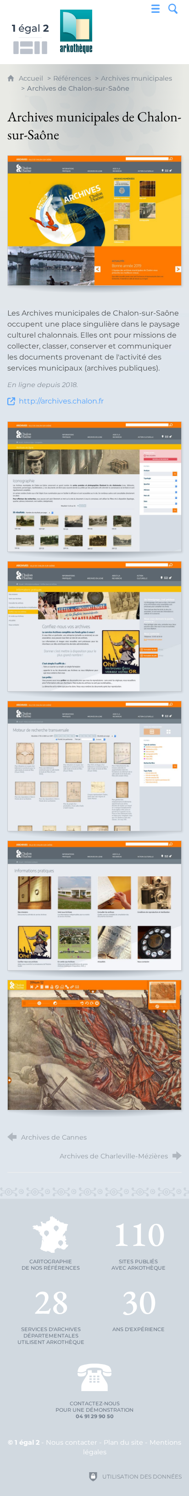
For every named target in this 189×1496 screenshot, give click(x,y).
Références (72, 78)
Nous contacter (71, 1442)
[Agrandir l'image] (94, 220)
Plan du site (123, 1442)
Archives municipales (136, 78)
